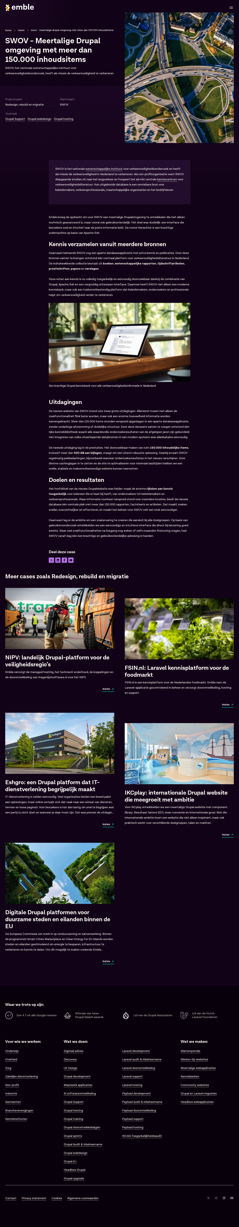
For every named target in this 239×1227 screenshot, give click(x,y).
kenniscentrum (167, 179)
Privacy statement (34, 1198)
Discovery (70, 1059)
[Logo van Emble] (61, 7)
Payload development (136, 1093)
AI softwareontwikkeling (80, 1093)
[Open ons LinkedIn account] (224, 1198)
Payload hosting (132, 1127)
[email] (70, 560)
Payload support (133, 1119)
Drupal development (77, 1076)
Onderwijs (12, 1051)
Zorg (8, 1068)
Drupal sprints (73, 1136)
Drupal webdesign (39, 119)
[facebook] (64, 560)
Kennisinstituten (16, 1119)
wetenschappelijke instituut (104, 169)
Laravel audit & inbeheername (141, 1059)
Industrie (11, 1093)
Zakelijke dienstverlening (21, 1076)
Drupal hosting (63, 119)
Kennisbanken (190, 1076)
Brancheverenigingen (19, 1110)
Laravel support (132, 1076)
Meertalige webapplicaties (198, 1068)
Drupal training (73, 1119)
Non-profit (12, 1085)
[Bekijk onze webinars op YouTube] (232, 1198)
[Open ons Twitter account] (208, 1198)
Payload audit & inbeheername (142, 1102)
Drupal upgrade (74, 1178)
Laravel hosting (132, 1085)
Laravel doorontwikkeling (138, 1068)
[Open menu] (231, 7)
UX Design (70, 1068)
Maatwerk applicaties (78, 1085)
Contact (10, 1198)
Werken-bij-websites (194, 1059)
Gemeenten (13, 1102)
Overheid (11, 1059)
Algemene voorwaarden (83, 1198)
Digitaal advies (73, 1051)
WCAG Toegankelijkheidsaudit (142, 1136)
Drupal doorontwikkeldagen (82, 1127)
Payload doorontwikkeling (139, 1110)
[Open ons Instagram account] (216, 1198)
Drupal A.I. (70, 1161)
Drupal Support (15, 119)
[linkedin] (57, 560)
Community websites (195, 1085)
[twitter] (51, 560)
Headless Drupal (74, 1170)
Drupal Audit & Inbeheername (83, 1144)
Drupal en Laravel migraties (199, 1093)
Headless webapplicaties (197, 1102)
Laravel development (136, 1051)
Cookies (57, 1198)
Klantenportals (190, 1051)
